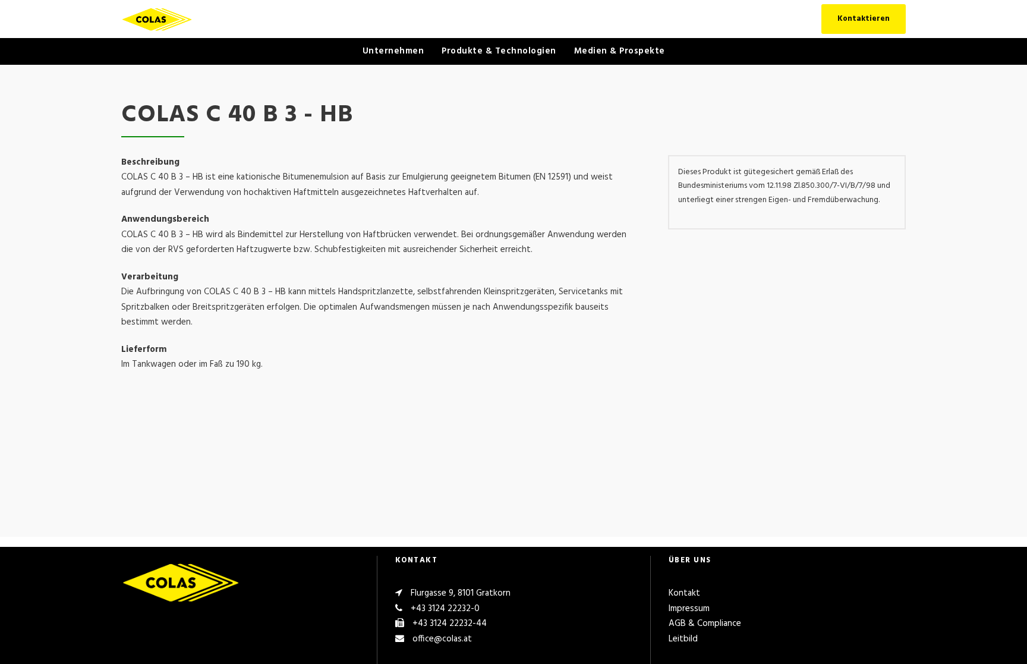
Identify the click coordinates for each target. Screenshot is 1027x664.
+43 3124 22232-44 (449, 623)
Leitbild (683, 639)
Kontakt (684, 593)
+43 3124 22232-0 (445, 609)
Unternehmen (393, 51)
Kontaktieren (863, 18)
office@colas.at (442, 639)
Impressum (689, 609)
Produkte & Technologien (499, 51)
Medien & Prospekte (619, 51)
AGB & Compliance (705, 623)
